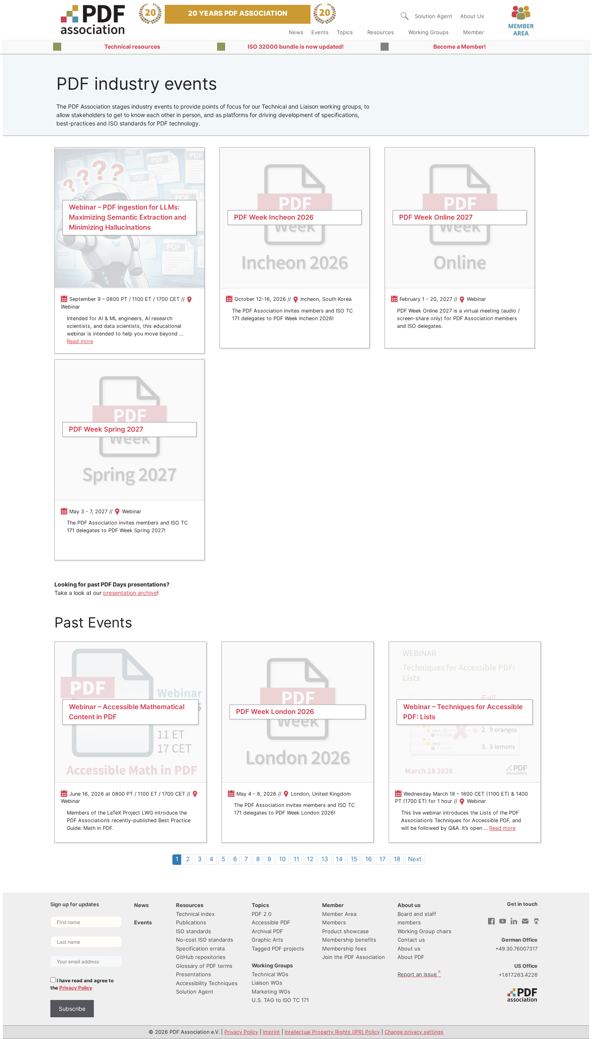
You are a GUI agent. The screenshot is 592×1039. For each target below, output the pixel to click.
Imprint (271, 1032)
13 (324, 859)
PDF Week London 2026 (275, 712)
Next (415, 859)
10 (282, 859)
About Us (472, 16)
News (296, 32)
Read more (80, 341)
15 (354, 859)
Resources (380, 32)
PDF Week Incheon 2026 (274, 217)
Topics (345, 32)
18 (397, 859)
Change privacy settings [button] (414, 1032)
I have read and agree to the (82, 984)
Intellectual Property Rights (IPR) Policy (332, 1032)
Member (473, 32)
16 (368, 859)
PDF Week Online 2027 (436, 217)
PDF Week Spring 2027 (106, 430)
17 (382, 859)
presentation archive (130, 592)
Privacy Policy (75, 988)
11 (296, 859)
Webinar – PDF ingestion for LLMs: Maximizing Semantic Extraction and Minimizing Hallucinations (127, 217)
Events (320, 32)
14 (339, 859)
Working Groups (428, 32)
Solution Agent (433, 16)
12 (310, 859)
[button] (405, 16)
